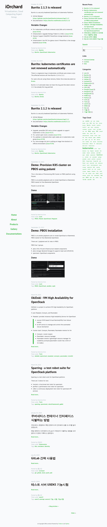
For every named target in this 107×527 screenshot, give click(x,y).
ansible (49, 286)
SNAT (94, 167)
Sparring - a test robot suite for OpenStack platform (93, 30)
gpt (89, 139)
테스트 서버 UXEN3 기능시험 (50, 484)
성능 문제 (89, 179)
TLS (83, 173)
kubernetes (88, 148)
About (14, 219)
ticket (101, 171)
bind (94, 123)
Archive (86, 62)
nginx (84, 155)
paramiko (84, 159)
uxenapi (41, 499)
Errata (33, 81)
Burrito (41, 50)
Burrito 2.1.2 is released (46, 108)
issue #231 (57, 135)
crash (94, 129)
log (88, 150)
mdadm (84, 152)
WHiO (86, 106)
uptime (89, 173)
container (41, 446)
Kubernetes (51, 52)
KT (94, 143)
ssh (92, 169)
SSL (95, 169)
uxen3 (41, 497)
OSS (85, 87)
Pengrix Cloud (88, 89)
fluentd (90, 137)
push (47, 473)
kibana (91, 143)
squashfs (84, 169)
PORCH (86, 96)
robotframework (53, 404)
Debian (86, 77)
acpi (83, 121)
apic (94, 121)
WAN (101, 175)
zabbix (97, 177)
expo (99, 135)
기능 (51, 499)
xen (91, 177)
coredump (85, 129)
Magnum (54, 219)
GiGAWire (98, 137)
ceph (53, 286)
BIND (91, 123)
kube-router (85, 145)
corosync (57, 356)
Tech (40, 354)
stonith (70, 356)
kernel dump (99, 141)
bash (87, 123)
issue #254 (36, 32)
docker (84, 133)
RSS (85, 64)
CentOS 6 (98, 125)
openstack (43, 356)
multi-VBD (98, 152)
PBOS (36, 219)
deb (86, 131)
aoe (85, 73)
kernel (94, 141)
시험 (55, 499)
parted (89, 159)
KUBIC (86, 85)
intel (83, 141)
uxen (94, 173)
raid (96, 163)
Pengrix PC (87, 91)
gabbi (61, 404)
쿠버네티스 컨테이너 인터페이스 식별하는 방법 (93, 34)
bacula (84, 123)
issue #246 (42, 43)
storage (84, 171)
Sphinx (67, 523)
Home (14, 214)
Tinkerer (60, 523)
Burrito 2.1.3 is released (46, 7)
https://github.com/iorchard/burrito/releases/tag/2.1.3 (51, 18)
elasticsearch (86, 135)
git (36, 473)
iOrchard (13, 6)
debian (86, 79)
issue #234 (40, 139)
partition (93, 159)
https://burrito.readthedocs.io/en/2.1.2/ (56, 121)
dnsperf (101, 131)
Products (14, 224)
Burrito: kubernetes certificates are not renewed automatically (93, 12)
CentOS (93, 125)
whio (84, 177)
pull (51, 473)
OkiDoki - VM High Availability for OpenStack (93, 26)
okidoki (37, 356)
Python (86, 98)
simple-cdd (89, 167)
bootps (84, 125)
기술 (85, 110)
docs (88, 133)
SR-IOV (89, 169)
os (83, 157)
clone (43, 473)
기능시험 (61, 499)
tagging (88, 171)
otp (90, 157)
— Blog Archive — (53, 506)
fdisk (86, 137)
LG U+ (96, 148)
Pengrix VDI (87, 93)
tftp (97, 171)
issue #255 (69, 34)
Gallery (14, 229)
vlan (92, 175)
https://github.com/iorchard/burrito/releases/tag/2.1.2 (51, 119)
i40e (95, 139)
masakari (50, 356)
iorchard (41, 471)
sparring (37, 404)
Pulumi (41, 219)
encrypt (91, 135)
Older (73, 513)
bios (97, 123)
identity (47, 446)
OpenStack (43, 52)
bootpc (100, 123)
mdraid (88, 152)
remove (84, 165)
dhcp (89, 131)
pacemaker (63, 356)
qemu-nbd (92, 163)
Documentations (14, 233)
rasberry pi (100, 163)
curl (83, 131)
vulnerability (96, 175)
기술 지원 (87, 112)
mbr (100, 150)
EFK (94, 133)
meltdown (93, 152)
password (99, 159)
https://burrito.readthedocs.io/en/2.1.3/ (56, 20)
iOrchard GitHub (89, 60)
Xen (85, 108)
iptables (87, 141)
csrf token (99, 129)
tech (40, 217)
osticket (86, 157)
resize (88, 165)
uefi (86, 173)
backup (97, 121)
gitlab (39, 473)
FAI (83, 137)
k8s (36, 446)
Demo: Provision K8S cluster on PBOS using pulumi (93, 19)
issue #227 (49, 133)
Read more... (35, 346)
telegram (93, 171)
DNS (97, 131)
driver (91, 133)
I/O (92, 139)
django (93, 131)
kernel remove (85, 143)
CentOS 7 (84, 127)
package (99, 157)
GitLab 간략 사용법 (43, 458)
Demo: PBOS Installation (46, 230)
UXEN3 (97, 173)
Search (85, 44)
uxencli (47, 499)
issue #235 (50, 144)
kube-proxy (99, 143)
